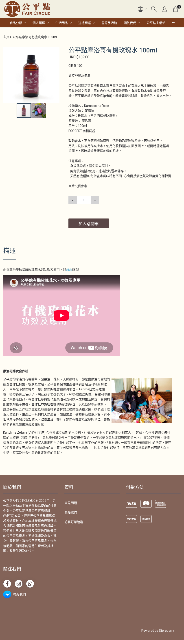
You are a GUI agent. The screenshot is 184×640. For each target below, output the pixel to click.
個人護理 (39, 23)
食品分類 (16, 23)
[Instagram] (19, 584)
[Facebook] (7, 584)
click (69, 269)
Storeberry (166, 630)
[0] (175, 9)
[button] (55, 50)
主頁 (6, 37)
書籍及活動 (109, 23)
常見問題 (70, 503)
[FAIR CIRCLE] (27, 9)
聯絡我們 (70, 512)
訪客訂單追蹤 (73, 522)
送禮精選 (84, 23)
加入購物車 (89, 223)
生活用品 (61, 23)
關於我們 (130, 23)
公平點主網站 (156, 23)
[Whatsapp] (30, 584)
